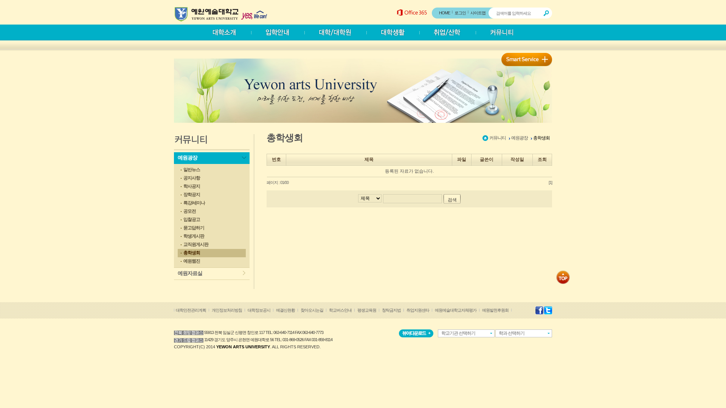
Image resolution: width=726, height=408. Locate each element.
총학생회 (191, 252)
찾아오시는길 (312, 310)
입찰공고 (191, 219)
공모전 (189, 211)
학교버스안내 (340, 310)
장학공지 (191, 194)
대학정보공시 (259, 310)
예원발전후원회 (495, 310)
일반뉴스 (191, 169)
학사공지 (191, 186)
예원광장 (187, 158)
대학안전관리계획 (191, 310)
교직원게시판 (195, 244)
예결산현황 (285, 310)
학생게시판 (193, 236)
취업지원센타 (417, 310)
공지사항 (191, 178)
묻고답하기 (193, 227)
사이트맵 (478, 13)
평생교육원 (366, 310)
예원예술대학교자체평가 (455, 310)
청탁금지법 (391, 310)
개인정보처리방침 (227, 310)
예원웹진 (191, 261)
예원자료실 (190, 273)
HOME (444, 13)
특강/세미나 (194, 203)
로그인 (460, 13)
